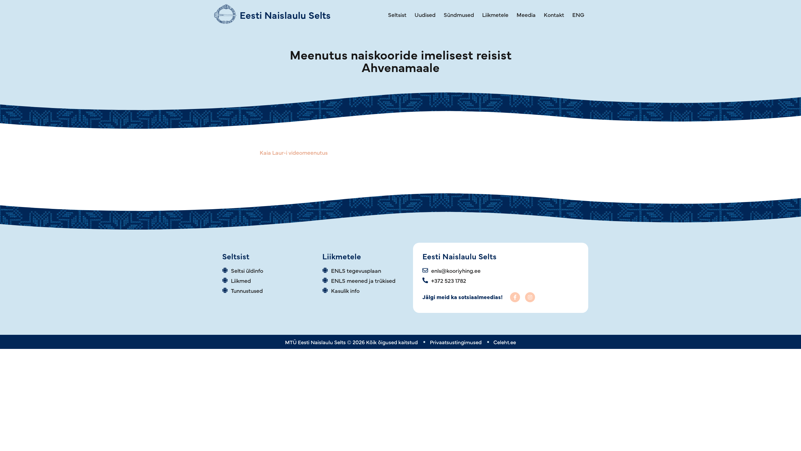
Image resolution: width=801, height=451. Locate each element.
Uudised (425, 14)
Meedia (526, 14)
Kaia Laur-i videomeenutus (294, 152)
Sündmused (459, 14)
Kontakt (554, 14)
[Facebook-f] (515, 297)
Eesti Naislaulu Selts (285, 14)
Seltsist (397, 14)
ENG (578, 14)
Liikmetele (495, 14)
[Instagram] (530, 297)
